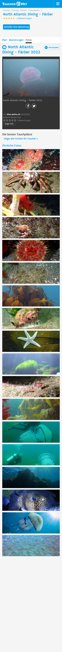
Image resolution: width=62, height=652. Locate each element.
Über (4, 40)
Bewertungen (16, 40)
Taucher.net (14, 4)
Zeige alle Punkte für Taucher (20, 138)
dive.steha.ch (13, 114)
